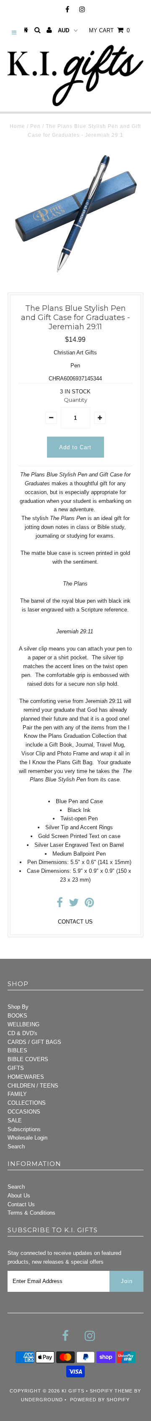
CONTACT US (75, 922)
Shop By (18, 1007)
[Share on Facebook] (60, 904)
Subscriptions (24, 1129)
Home (17, 126)
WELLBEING (23, 1024)
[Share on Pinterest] (89, 904)
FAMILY (17, 1094)
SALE (15, 1120)
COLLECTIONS (27, 1103)
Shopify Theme (111, 1390)
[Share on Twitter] (74, 904)
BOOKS (17, 1015)
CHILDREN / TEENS (33, 1086)
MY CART (109, 30)
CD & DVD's (22, 1033)
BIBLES (17, 1050)
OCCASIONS (24, 1112)
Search (16, 1146)
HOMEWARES (26, 1077)
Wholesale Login (27, 1138)
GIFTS (16, 1068)
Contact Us (21, 1204)
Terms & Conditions (31, 1213)
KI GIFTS (73, 1390)
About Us (19, 1195)
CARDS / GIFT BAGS (34, 1042)
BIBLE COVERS (28, 1059)
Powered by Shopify (100, 1399)
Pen (35, 126)
